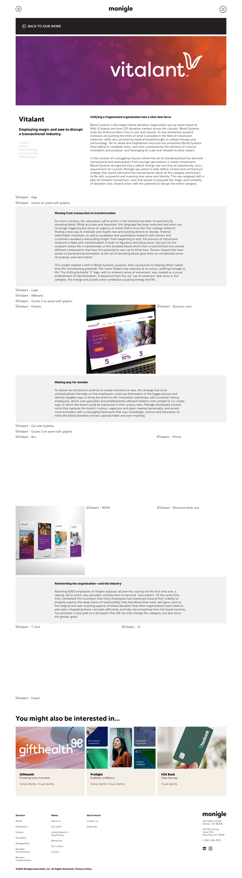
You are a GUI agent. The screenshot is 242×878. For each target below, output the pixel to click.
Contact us (92, 821)
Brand (19, 821)
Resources (56, 840)
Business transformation (23, 859)
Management (28, 157)
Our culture (57, 846)
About (54, 815)
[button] (18, 9)
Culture (24, 146)
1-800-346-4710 (212, 840)
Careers (55, 851)
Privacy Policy (84, 869)
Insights (24, 142)
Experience (21, 826)
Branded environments (23, 850)
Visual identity (28, 153)
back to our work (44, 26)
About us (56, 821)
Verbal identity (28, 149)
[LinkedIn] (204, 849)
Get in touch (94, 815)
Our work (56, 826)
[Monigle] (121, 9)
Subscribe (92, 826)
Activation (21, 837)
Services (20, 815)
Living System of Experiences (59, 833)
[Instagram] (210, 849)
